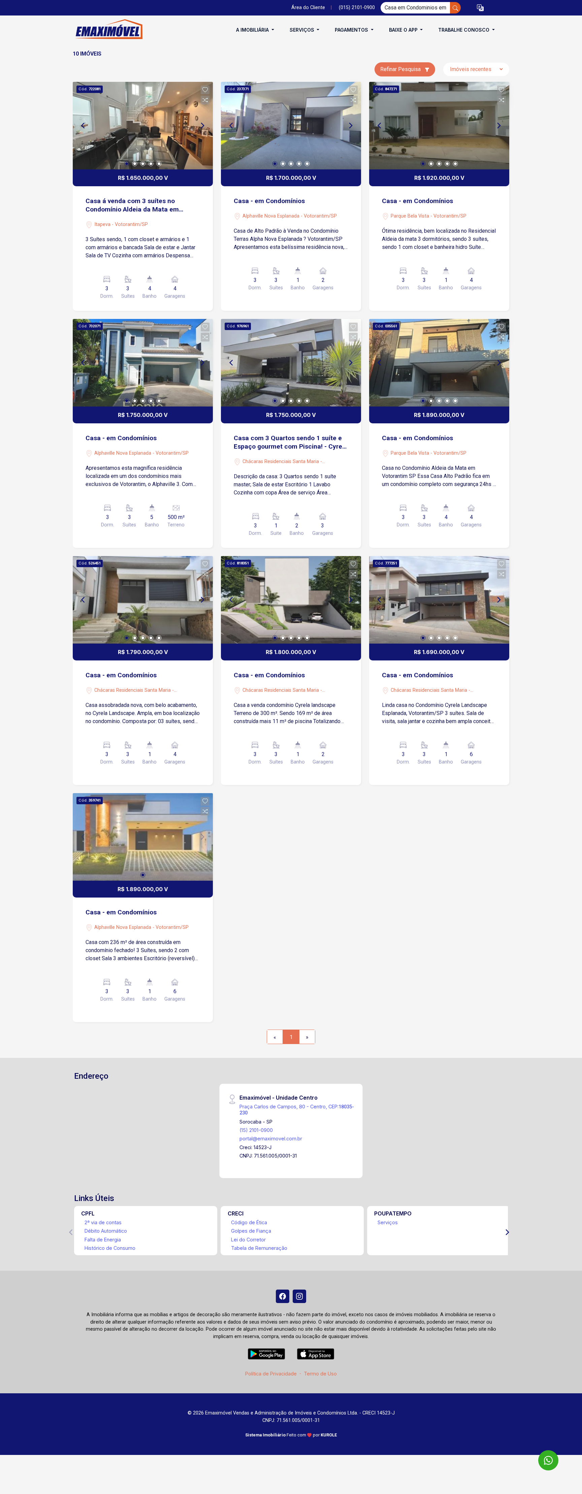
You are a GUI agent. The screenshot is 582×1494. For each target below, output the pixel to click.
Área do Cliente (308, 7)
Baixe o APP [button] (404, 30)
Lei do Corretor (248, 1239)
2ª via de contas (103, 1222)
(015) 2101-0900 (357, 7)
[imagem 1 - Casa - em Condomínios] (291, 125)
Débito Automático (106, 1231)
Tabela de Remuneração (259, 1248)
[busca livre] (455, 7)
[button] (480, 8)
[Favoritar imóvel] (205, 90)
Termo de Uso (320, 1373)
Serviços (388, 1222)
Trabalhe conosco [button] (464, 30)
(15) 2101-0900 (256, 1130)
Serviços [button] (303, 30)
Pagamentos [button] (352, 30)
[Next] (202, 125)
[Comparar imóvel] (205, 100)
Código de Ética (249, 1222)
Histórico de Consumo (110, 1248)
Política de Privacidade (271, 1373)
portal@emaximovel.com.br (270, 1138)
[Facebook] (282, 1296)
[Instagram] (299, 1296)
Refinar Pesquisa (401, 69)
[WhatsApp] (548, 1460)
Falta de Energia (103, 1239)
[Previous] (83, 125)
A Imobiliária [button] (253, 30)
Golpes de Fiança (251, 1231)
